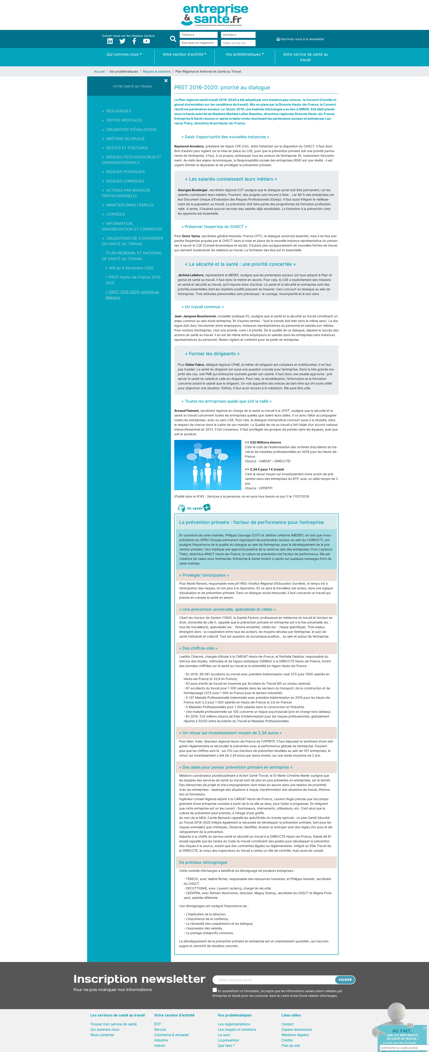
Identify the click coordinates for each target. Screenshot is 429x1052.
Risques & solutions (157, 71)
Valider (345, 979)
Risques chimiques (125, 181)
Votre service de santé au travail (305, 57)
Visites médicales (124, 120)
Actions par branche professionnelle (126, 193)
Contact (287, 1024)
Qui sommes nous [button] (123, 54)
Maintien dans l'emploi (129, 205)
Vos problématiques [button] (243, 54)
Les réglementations (234, 1024)
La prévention (228, 1040)
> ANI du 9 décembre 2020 (129, 268)
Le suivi (224, 1035)
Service (160, 1029)
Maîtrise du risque (125, 138)
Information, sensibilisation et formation (132, 226)
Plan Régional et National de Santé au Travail (132, 256)
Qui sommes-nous (104, 1029)
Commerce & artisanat (171, 1035)
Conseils (115, 214)
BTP (157, 1024)
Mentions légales (295, 1035)
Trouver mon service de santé (113, 1024)
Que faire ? (226, 1046)
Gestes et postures (127, 148)
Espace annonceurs (297, 1029)
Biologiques (118, 111)
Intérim (159, 1046)
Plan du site (291, 1046)
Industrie (161, 1040)
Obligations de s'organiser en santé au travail (132, 241)
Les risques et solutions (237, 1029)
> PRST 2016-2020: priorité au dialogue (132, 295)
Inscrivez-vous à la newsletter (302, 39)
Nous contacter (102, 1035)
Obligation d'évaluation (131, 129)
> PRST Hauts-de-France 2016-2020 (133, 280)
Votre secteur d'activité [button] (182, 54)
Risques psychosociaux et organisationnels (131, 160)
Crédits (287, 1040)
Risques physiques (125, 171)
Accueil (99, 71)
